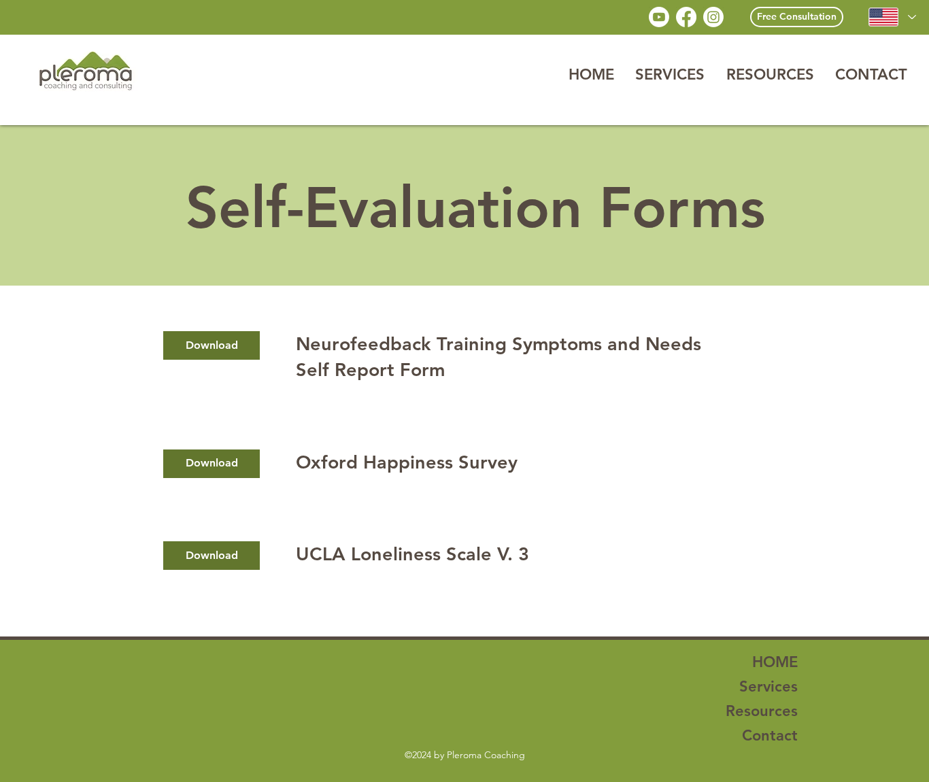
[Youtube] (659, 17)
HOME (775, 662)
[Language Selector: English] (892, 17)
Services (768, 686)
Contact (770, 735)
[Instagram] (713, 17)
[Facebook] (686, 17)
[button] (669, 74)
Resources (762, 711)
